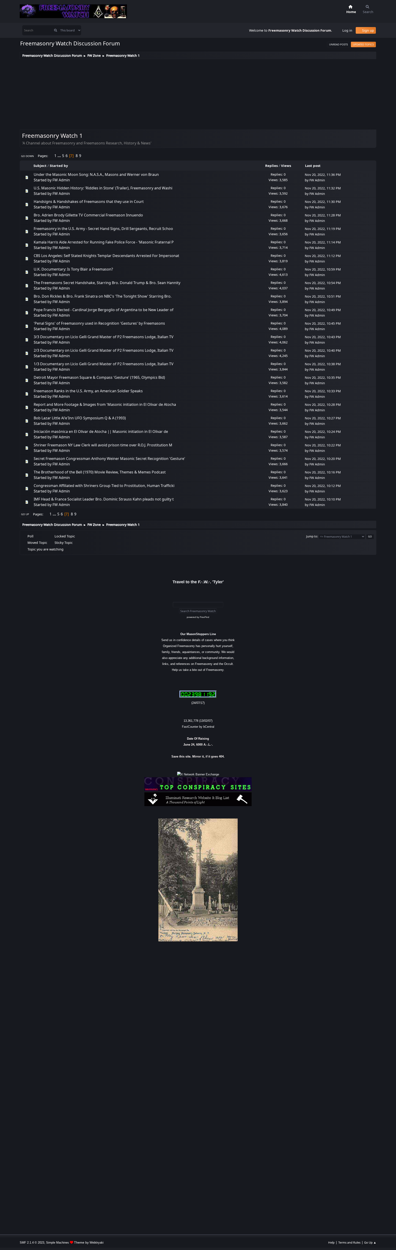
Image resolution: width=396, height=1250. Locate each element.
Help (331, 1242)
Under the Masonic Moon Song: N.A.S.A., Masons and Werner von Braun (96, 174)
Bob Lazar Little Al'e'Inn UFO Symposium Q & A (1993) (80, 417)
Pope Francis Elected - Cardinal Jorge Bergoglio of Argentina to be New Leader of (103, 309)
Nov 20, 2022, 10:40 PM (323, 350)
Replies (271, 165)
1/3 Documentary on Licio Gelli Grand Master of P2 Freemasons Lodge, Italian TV (103, 363)
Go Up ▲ (370, 1242)
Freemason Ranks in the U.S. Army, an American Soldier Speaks (88, 390)
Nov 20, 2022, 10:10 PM (323, 499)
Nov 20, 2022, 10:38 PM (323, 364)
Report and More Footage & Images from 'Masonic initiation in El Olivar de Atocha (105, 404)
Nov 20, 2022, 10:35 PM (323, 377)
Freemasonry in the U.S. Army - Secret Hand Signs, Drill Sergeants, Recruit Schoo (103, 228)
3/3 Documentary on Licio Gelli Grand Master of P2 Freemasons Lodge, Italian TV (103, 336)
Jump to (311, 536)
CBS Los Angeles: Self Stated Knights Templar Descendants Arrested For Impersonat (106, 255)
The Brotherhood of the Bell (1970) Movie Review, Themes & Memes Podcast (100, 472)
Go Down (27, 156)
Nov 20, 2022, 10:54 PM (323, 283)
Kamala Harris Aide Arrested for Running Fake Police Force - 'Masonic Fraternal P (104, 242)
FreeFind (204, 617)
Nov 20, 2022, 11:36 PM (323, 174)
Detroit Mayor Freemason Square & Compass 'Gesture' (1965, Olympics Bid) (99, 377)
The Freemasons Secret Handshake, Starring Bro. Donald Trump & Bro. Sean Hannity (107, 282)
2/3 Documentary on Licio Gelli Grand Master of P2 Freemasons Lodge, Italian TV (103, 350)
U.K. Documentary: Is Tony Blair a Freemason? (73, 269)
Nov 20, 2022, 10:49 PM (323, 310)
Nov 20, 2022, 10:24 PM (323, 431)
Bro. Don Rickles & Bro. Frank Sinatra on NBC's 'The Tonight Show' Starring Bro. (102, 296)
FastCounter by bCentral (198, 726)
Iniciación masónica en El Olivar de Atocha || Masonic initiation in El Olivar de (101, 431)
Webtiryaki (97, 1242)
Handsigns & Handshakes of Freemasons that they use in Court (89, 201)
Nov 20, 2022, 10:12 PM (323, 486)
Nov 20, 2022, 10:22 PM (323, 445)
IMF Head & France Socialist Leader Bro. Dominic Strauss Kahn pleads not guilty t (104, 499)
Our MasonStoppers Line (198, 634)
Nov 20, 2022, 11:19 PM (323, 229)
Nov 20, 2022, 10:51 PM (323, 296)
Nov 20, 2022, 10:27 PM (323, 418)
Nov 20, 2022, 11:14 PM (323, 242)
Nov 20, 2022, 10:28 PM (323, 404)
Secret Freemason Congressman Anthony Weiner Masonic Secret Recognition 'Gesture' (109, 458)
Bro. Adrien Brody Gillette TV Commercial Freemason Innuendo (88, 215)
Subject (40, 165)
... (60, 155)
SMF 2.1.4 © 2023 (32, 1242)
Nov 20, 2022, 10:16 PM (323, 472)
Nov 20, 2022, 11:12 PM (323, 256)
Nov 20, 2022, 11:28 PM (323, 215)
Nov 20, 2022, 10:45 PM (323, 323)
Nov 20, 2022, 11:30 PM (323, 201)
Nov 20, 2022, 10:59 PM (323, 269)
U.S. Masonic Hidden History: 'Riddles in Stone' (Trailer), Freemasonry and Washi (103, 188)
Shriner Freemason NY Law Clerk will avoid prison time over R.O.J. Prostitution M (103, 445)
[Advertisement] (198, 93)
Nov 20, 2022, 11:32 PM (323, 188)
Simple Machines (57, 1242)
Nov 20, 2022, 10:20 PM (323, 458)
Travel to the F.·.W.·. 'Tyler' (198, 582)
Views (286, 165)
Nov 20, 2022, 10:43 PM (323, 337)
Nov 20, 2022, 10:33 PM (323, 391)
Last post (313, 165)
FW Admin (61, 180)
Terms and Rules (349, 1242)
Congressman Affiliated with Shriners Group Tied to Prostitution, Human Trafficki (104, 485)
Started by (59, 165)
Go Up (25, 514)
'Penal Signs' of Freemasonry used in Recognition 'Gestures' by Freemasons (99, 323)
